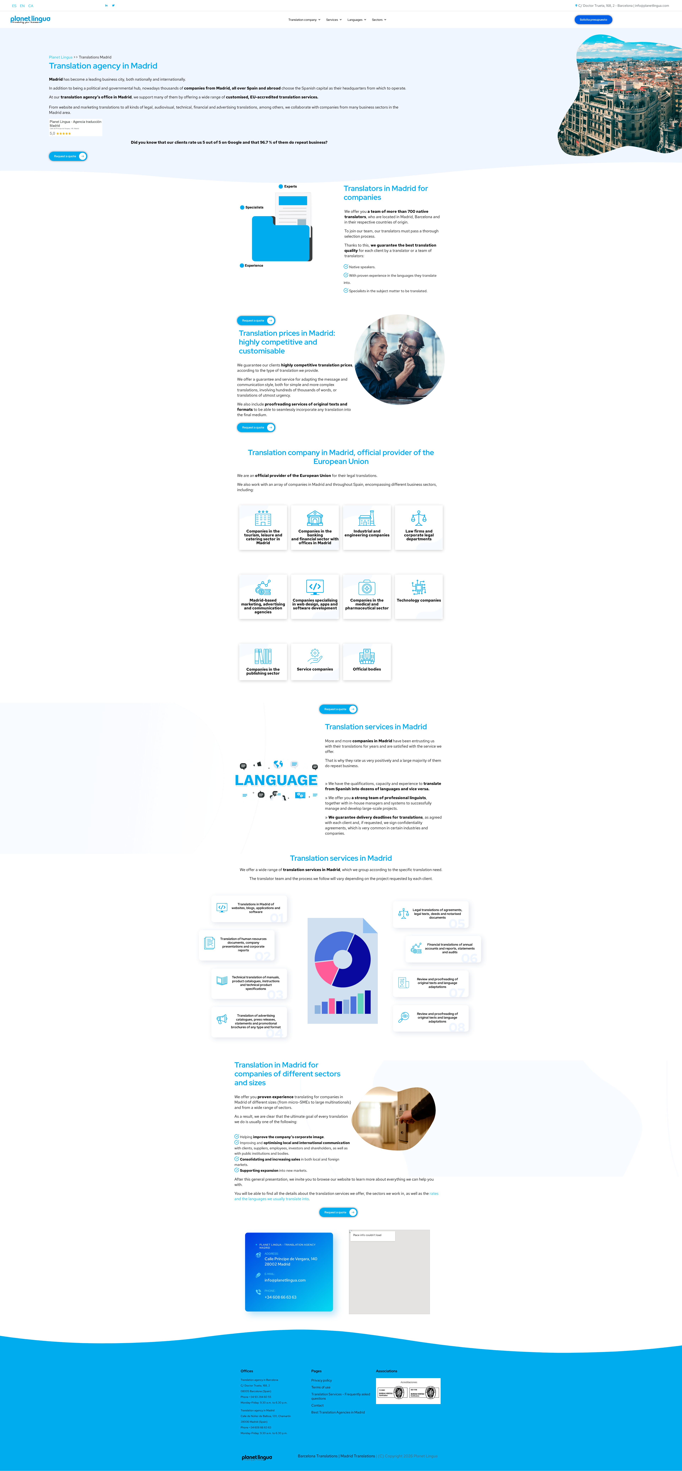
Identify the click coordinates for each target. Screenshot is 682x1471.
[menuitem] (14, 6)
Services (332, 20)
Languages (355, 20)
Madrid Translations (357, 1456)
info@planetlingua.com (285, 1280)
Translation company (302, 20)
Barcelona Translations (318, 1456)
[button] (380, 1391)
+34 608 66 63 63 (280, 1297)
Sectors (377, 20)
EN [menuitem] (22, 6)
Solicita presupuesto (593, 19)
